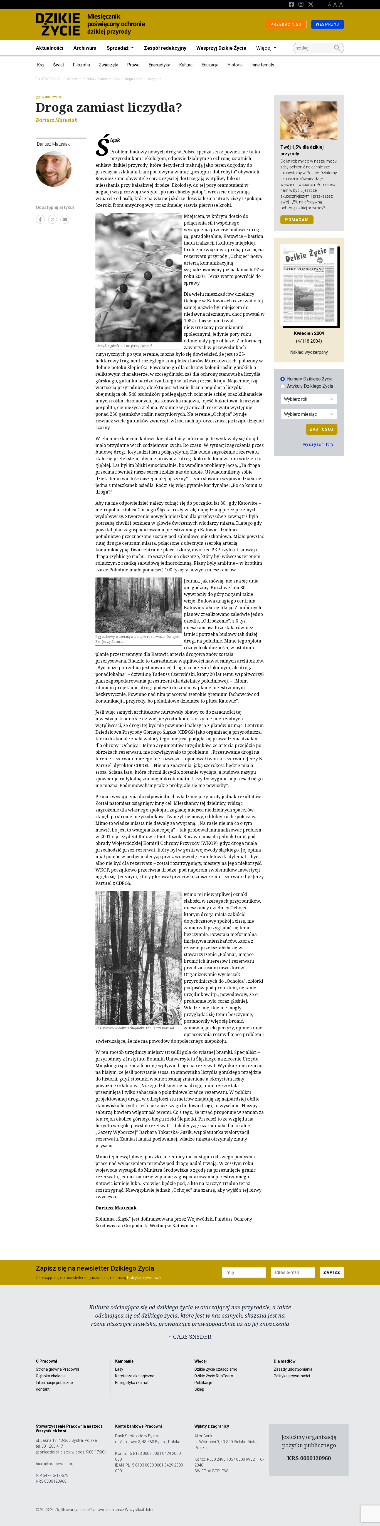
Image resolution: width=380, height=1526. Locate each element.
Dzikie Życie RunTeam (213, 1376)
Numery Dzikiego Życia (309, 379)
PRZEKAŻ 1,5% (286, 24)
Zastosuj (321, 429)
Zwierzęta (108, 65)
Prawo (133, 65)
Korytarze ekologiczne (134, 1376)
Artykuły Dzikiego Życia (310, 386)
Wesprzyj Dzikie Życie (221, 48)
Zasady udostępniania (293, 1369)
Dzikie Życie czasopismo (215, 1369)
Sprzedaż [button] (118, 48)
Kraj (40, 65)
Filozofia (81, 65)
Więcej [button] (264, 48)
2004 (90, 79)
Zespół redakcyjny (165, 48)
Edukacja (209, 65)
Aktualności (49, 48)
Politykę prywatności (145, 1277)
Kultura (186, 65)
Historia (235, 65)
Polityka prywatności (292, 1376)
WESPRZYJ (327, 24)
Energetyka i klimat (132, 1382)
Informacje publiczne (54, 1382)
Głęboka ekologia (51, 1376)
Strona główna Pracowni (57, 1369)
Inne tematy (262, 65)
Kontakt (43, 1389)
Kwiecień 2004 (109, 79)
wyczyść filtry (318, 444)
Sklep (199, 1389)
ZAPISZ (331, 1272)
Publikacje (203, 1382)
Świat (58, 65)
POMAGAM (297, 220)
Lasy (119, 1369)
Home (58, 79)
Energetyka (159, 65)
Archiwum (85, 48)
